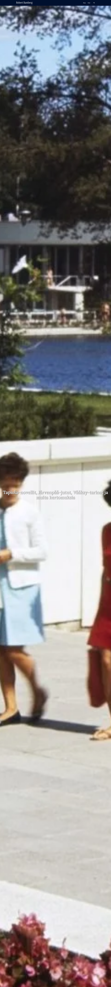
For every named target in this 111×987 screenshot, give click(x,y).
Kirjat (89, 2)
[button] (94, 2)
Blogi (84, 2)
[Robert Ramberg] (24, 2)
